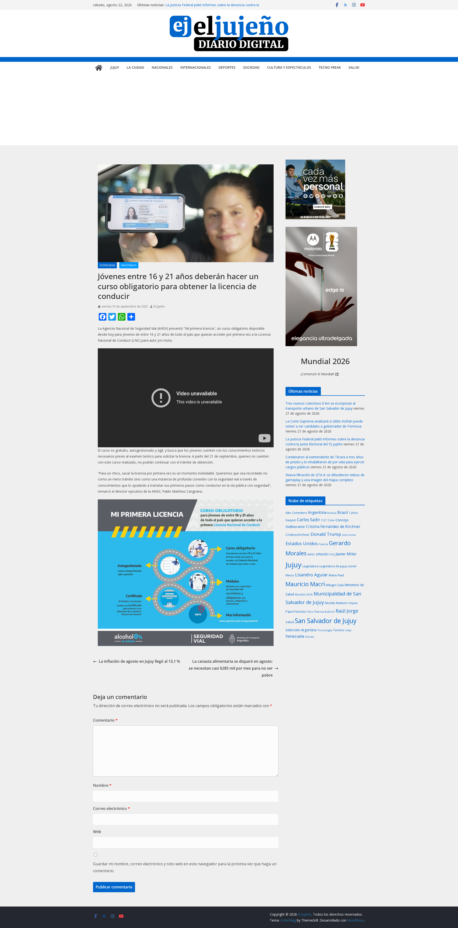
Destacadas (107, 265)
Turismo (338, 630)
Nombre (102, 785)
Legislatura (310, 566)
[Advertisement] (229, 109)
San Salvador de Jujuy (325, 620)
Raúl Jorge (347, 611)
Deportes (227, 67)
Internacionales (195, 67)
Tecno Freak (330, 67)
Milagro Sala (335, 585)
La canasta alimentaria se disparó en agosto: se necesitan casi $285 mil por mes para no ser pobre (231, 668)
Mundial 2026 (304, 594)
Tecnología (324, 630)
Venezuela (295, 636)
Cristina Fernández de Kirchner (333, 526)
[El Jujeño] (98, 67)
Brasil (342, 512)
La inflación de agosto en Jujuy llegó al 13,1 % (139, 661)
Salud (354, 67)
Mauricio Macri (305, 584)
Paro (310, 611)
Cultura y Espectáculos (289, 67)
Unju (348, 630)
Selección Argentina (301, 629)
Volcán (309, 636)
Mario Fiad (336, 575)
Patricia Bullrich (324, 611)
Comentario (105, 720)
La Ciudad (135, 67)
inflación (322, 554)
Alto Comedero (296, 513)
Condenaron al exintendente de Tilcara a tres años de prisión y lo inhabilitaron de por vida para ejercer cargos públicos (325, 462)
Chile (331, 520)
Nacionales (162, 67)
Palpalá (353, 603)
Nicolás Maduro (336, 603)
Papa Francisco (296, 612)
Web (97, 831)
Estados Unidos (302, 543)
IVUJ (332, 554)
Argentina (317, 512)
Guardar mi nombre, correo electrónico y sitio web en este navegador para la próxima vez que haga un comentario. (184, 867)
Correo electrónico (111, 808)
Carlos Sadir (308, 519)
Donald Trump (326, 534)
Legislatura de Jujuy (333, 566)
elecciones (349, 535)
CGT (324, 520)
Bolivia (331, 513)
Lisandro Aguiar (311, 575)
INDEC (311, 554)
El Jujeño (159, 306)
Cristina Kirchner (298, 534)
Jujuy (114, 67)
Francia (323, 544)
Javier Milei (346, 554)
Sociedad (251, 67)
